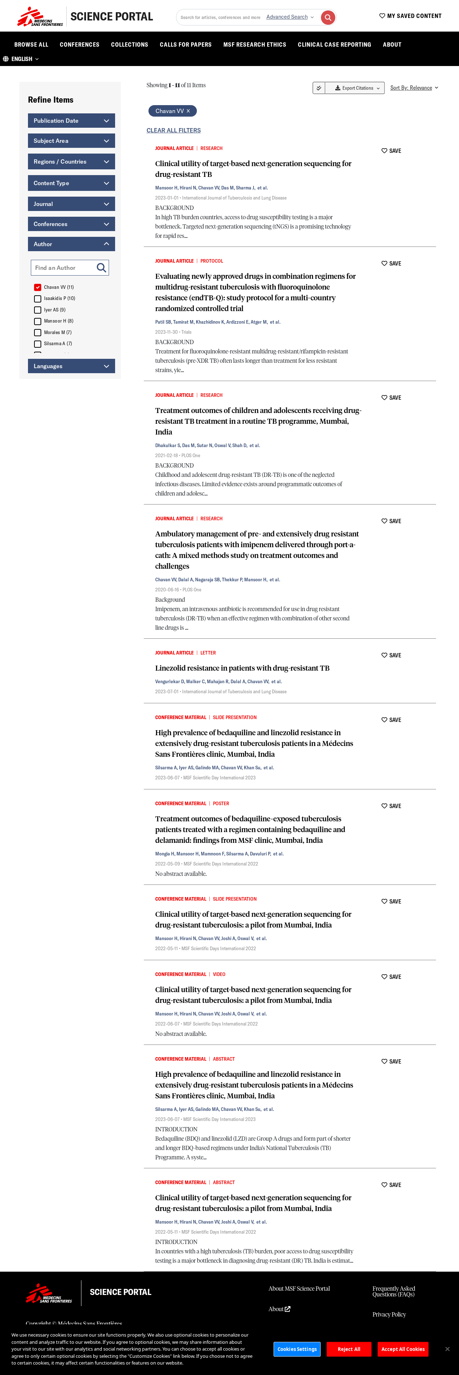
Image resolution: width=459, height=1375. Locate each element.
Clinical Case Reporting (335, 44)
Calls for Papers (186, 44)
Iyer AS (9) (55, 309)
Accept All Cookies (403, 1349)
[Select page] (319, 88)
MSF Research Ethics (255, 44)
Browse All (31, 44)
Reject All (349, 1349)
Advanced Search (287, 17)
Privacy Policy (389, 1315)
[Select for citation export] (148, 148)
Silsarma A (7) (58, 343)
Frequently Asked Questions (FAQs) (394, 1291)
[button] (21, 59)
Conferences (80, 44)
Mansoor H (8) (59, 321)
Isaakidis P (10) (60, 298)
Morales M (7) (58, 332)
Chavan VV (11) (59, 287)
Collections (129, 44)
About (392, 44)
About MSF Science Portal (299, 1289)
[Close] (447, 1349)
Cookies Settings (297, 1349)
